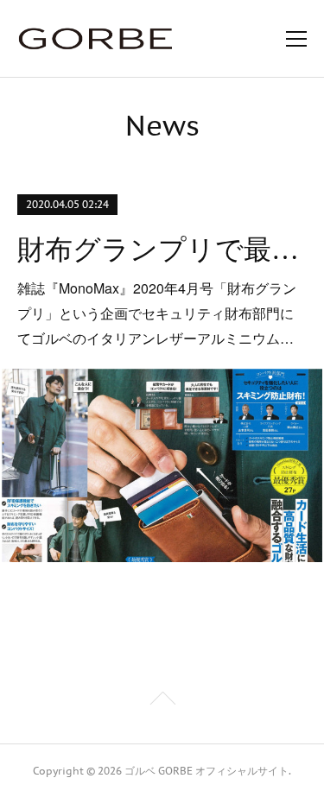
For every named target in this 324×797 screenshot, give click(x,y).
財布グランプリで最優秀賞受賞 (161, 249)
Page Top (162, 701)
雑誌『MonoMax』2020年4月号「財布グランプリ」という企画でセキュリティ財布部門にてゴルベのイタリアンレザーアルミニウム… (156, 313)
